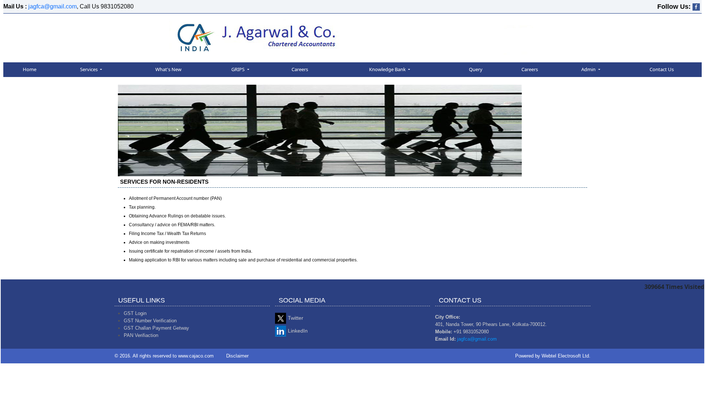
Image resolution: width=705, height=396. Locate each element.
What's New (168, 69)
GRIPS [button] (238, 69)
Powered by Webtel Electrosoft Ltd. (552, 356)
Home (29, 69)
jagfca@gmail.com (52, 6)
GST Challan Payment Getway (156, 328)
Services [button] (89, 69)
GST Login (135, 313)
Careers (300, 69)
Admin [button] (589, 69)
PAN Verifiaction (141, 335)
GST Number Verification (150, 320)
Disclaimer (237, 356)
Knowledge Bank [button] (388, 69)
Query (475, 69)
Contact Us (662, 69)
